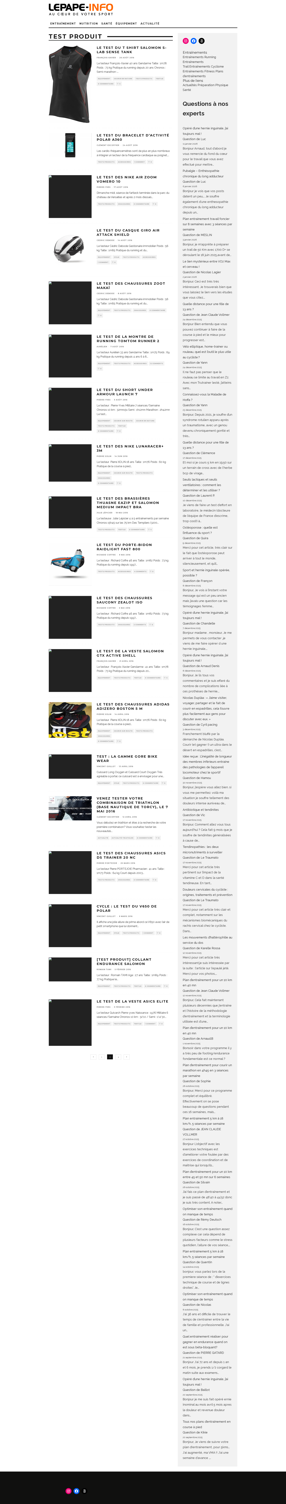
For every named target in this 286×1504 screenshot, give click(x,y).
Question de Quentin (197, 1262)
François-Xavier (106, 58)
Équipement (126, 23)
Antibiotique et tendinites (201, 809)
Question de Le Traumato (200, 857)
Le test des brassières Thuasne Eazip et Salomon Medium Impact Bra (128, 502)
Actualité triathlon (122, 838)
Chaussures (124, 204)
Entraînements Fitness (199, 71)
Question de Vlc (194, 815)
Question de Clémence (199, 453)
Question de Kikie (195, 1432)
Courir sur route (123, 421)
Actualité (150, 23)
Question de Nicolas (197, 1304)
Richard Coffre (106, 555)
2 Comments (140, 624)
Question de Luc (194, 139)
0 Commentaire (106, 84)
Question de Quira (195, 538)
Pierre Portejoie (107, 863)
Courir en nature (123, 78)
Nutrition (88, 23)
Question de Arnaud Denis (201, 666)
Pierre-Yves (104, 187)
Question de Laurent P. (199, 495)
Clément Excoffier (108, 145)
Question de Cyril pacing (200, 724)
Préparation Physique (213, 85)
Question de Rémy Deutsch (202, 1219)
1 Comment (139, 162)
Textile (159, 78)
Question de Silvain (196, 1182)
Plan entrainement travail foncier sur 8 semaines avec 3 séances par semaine (207, 224)
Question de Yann (195, 362)
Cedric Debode (106, 240)
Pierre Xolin (104, 456)
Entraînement (63, 23)
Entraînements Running (199, 57)
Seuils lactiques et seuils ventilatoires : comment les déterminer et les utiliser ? (202, 485)
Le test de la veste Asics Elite (132, 1001)
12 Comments (156, 363)
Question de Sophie (197, 1081)
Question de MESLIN (197, 235)
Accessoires (124, 162)
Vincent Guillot (106, 766)
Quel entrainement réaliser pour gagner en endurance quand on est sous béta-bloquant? (205, 1342)
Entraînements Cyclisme (206, 66)
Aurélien (102, 347)
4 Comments (140, 571)
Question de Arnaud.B (198, 1038)
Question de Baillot (196, 1390)
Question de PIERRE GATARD (203, 1352)
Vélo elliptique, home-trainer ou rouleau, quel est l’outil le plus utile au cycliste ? (207, 352)
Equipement (104, 78)
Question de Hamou (197, 778)
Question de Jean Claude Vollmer (206, 314)
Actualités (190, 85)
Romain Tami (104, 969)
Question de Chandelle (199, 623)
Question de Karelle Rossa (201, 948)
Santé (106, 23)
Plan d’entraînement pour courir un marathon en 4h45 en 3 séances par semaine (207, 1070)
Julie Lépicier (105, 513)
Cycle (116, 257)
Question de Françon (197, 581)
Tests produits (144, 78)
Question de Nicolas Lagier (202, 272)
